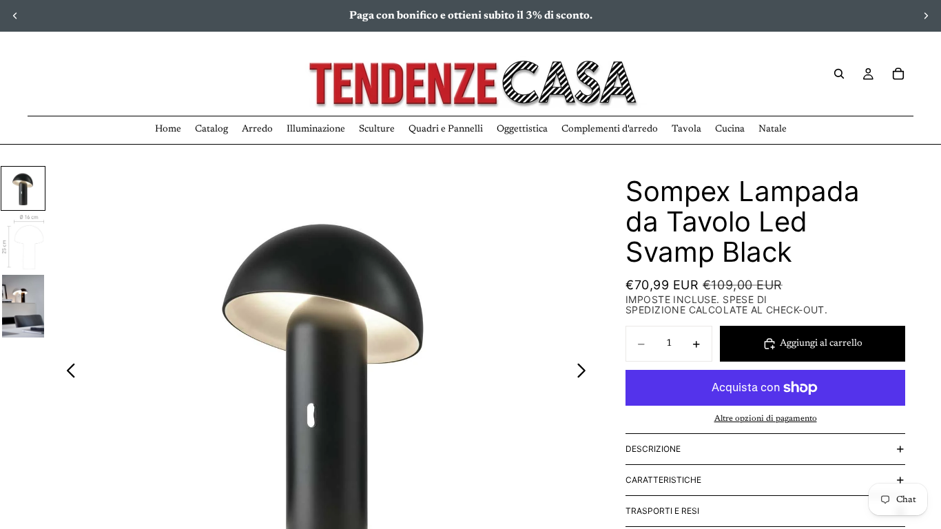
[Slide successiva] (926, 16)
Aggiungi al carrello (821, 344)
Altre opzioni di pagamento (765, 419)
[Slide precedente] (15, 16)
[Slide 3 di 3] (23, 306)
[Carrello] (898, 74)
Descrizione (653, 449)
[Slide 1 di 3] (23, 188)
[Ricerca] (839, 74)
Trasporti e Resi (662, 511)
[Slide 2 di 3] (23, 242)
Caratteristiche (663, 480)
